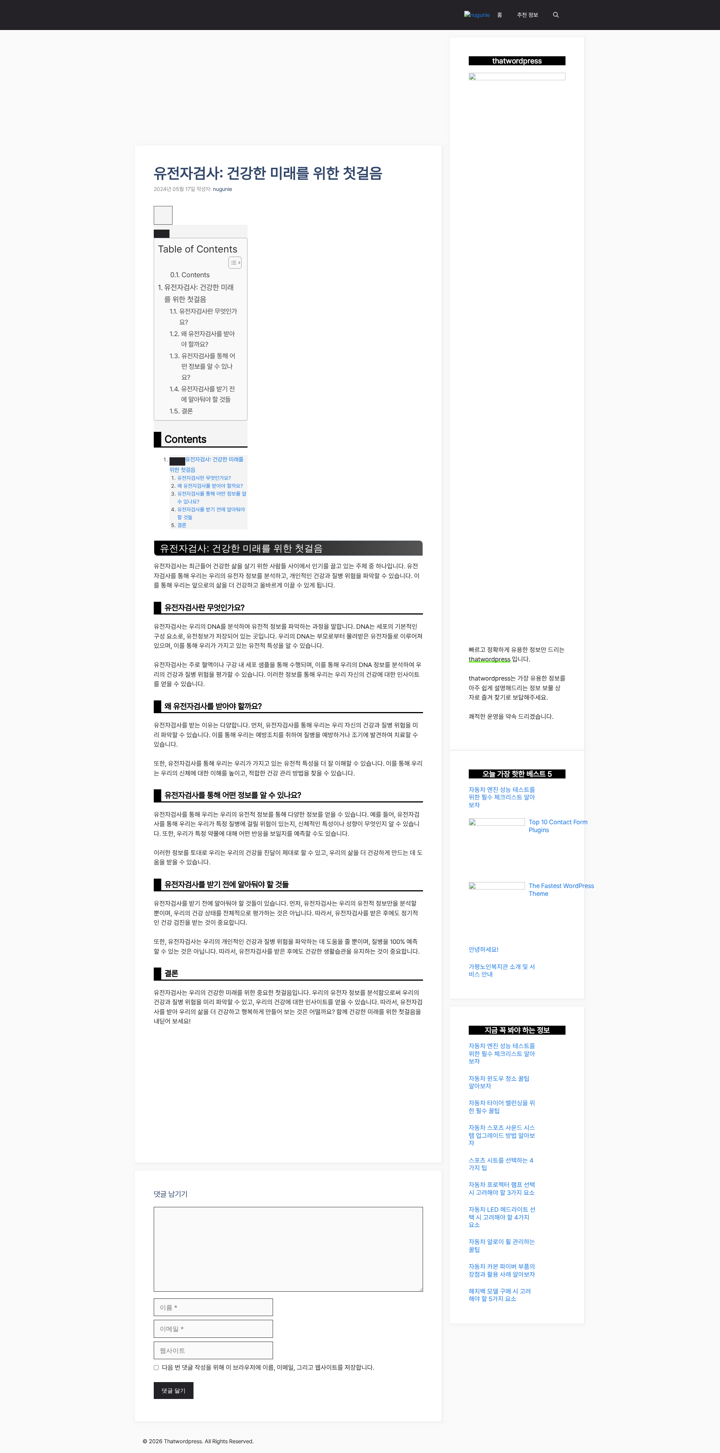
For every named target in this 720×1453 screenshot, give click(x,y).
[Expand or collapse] (162, 234)
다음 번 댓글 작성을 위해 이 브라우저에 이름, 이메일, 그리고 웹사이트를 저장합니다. (268, 1367)
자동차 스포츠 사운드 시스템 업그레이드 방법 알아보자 (502, 1135)
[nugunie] (477, 15)
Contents (196, 274)
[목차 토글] (231, 262)
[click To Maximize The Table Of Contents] (163, 215)
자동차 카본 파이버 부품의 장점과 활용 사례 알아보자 (502, 1270)
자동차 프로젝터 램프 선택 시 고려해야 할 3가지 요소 (502, 1188)
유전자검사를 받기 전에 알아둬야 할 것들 (208, 394)
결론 (187, 411)
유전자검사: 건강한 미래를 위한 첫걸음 (199, 293)
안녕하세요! (483, 949)
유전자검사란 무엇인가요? (208, 316)
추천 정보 (527, 15)
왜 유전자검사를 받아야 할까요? (208, 339)
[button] (556, 15)
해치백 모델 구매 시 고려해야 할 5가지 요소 (500, 1295)
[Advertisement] (288, 90)
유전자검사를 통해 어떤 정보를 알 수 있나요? (208, 366)
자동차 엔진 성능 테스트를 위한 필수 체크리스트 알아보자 (502, 797)
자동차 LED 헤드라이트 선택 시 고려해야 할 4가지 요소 (502, 1217)
